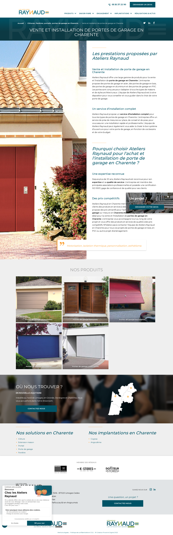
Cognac (94, 439)
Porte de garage (25, 449)
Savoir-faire (85, 13)
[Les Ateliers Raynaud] (33, 11)
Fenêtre (22, 452)
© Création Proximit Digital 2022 (106, 532)
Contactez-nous (36, 408)
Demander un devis (142, 4)
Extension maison (26, 442)
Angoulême (96, 442)
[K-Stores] (86, 471)
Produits (68, 13)
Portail (21, 446)
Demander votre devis (146, 207)
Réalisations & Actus (145, 13)
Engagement (103, 13)
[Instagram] (150, 490)
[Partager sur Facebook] (154, 23)
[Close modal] (149, 197)
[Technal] (60, 471)
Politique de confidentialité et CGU (81, 532)
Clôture (21, 439)
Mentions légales (63, 532)
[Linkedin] (154, 490)
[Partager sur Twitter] (144, 23)
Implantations (122, 13)
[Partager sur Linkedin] (149, 23)
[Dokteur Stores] (112, 471)
